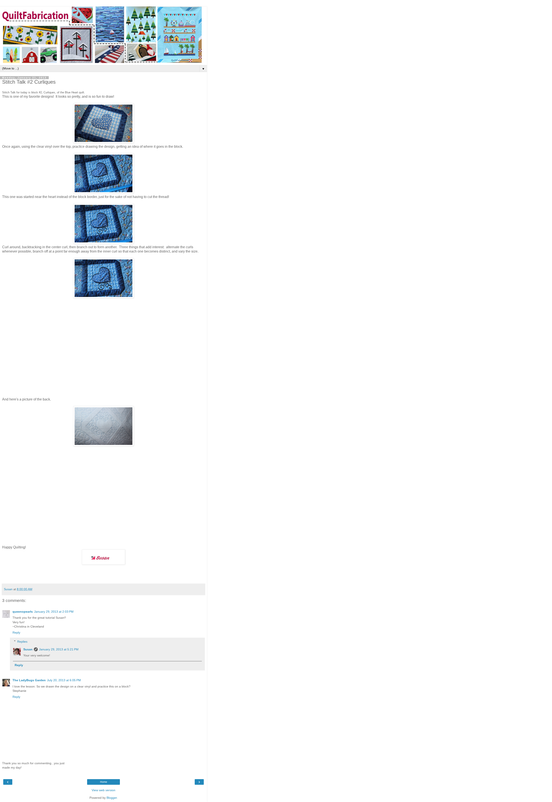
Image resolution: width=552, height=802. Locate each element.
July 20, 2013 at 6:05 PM (64, 680)
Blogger (112, 797)
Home (103, 781)
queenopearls (23, 611)
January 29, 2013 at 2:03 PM (54, 611)
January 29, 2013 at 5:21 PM (58, 649)
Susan (28, 649)
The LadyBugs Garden (29, 680)
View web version (103, 790)
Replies (22, 641)
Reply (16, 632)
